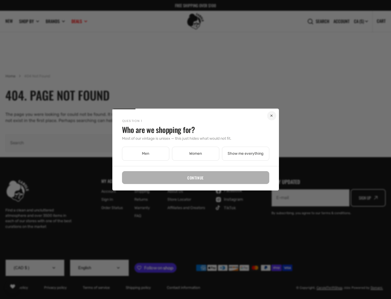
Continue (195, 178)
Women (195, 153)
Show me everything (245, 153)
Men (145, 153)
